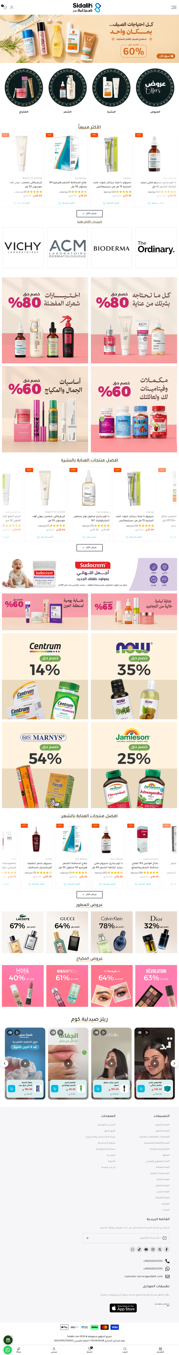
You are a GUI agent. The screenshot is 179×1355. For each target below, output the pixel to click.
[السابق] (174, 1063)
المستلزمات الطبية (160, 1173)
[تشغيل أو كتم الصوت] (139, 1032)
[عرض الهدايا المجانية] (8, 1340)
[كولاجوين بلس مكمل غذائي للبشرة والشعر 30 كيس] (167, 1089)
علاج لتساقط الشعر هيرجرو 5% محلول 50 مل (68, 184)
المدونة (111, 1161)
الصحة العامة (163, 1167)
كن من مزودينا (108, 1167)
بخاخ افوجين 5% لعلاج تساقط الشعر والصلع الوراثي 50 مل (145, 866)
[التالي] (4, 1063)
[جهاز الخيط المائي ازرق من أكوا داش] (38, 1089)
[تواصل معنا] (7, 1350)
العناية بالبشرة (162, 1125)
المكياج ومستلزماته (160, 1149)
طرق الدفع (109, 1131)
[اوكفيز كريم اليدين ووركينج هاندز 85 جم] (81, 1089)
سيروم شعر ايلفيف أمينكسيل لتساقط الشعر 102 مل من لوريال (37, 866)
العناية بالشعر (163, 1131)
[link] (89, 39)
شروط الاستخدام (106, 1143)
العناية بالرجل (163, 1192)
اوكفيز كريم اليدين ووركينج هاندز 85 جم (68, 1084)
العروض (165, 1204)
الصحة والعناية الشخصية (157, 1143)
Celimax (127, 178)
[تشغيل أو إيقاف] (147, 1032)
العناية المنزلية (162, 1198)
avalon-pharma (150, 859)
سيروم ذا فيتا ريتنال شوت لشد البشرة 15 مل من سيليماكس (112, 184)
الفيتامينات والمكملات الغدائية (154, 1137)
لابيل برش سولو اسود (111, 1084)
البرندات (166, 1210)
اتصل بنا (111, 1155)
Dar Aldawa (81, 178)
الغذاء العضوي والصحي (158, 1161)
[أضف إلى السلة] (141, 1088)
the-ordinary (169, 178)
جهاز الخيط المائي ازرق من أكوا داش (25, 1084)
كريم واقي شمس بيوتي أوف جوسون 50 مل (25, 184)
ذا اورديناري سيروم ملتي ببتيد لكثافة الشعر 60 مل (158, 184)
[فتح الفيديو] (154, 1063)
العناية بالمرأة (163, 1179)
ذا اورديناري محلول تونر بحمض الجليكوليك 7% (91, 518)
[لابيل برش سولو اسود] (124, 1089)
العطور (166, 1155)
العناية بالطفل (162, 1186)
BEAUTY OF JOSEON (32, 178)
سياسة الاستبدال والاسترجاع (100, 1137)
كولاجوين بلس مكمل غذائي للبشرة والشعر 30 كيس (154, 1084)
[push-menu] (173, 7)
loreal (49, 859)
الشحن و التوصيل (106, 1125)
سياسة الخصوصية (105, 1149)
